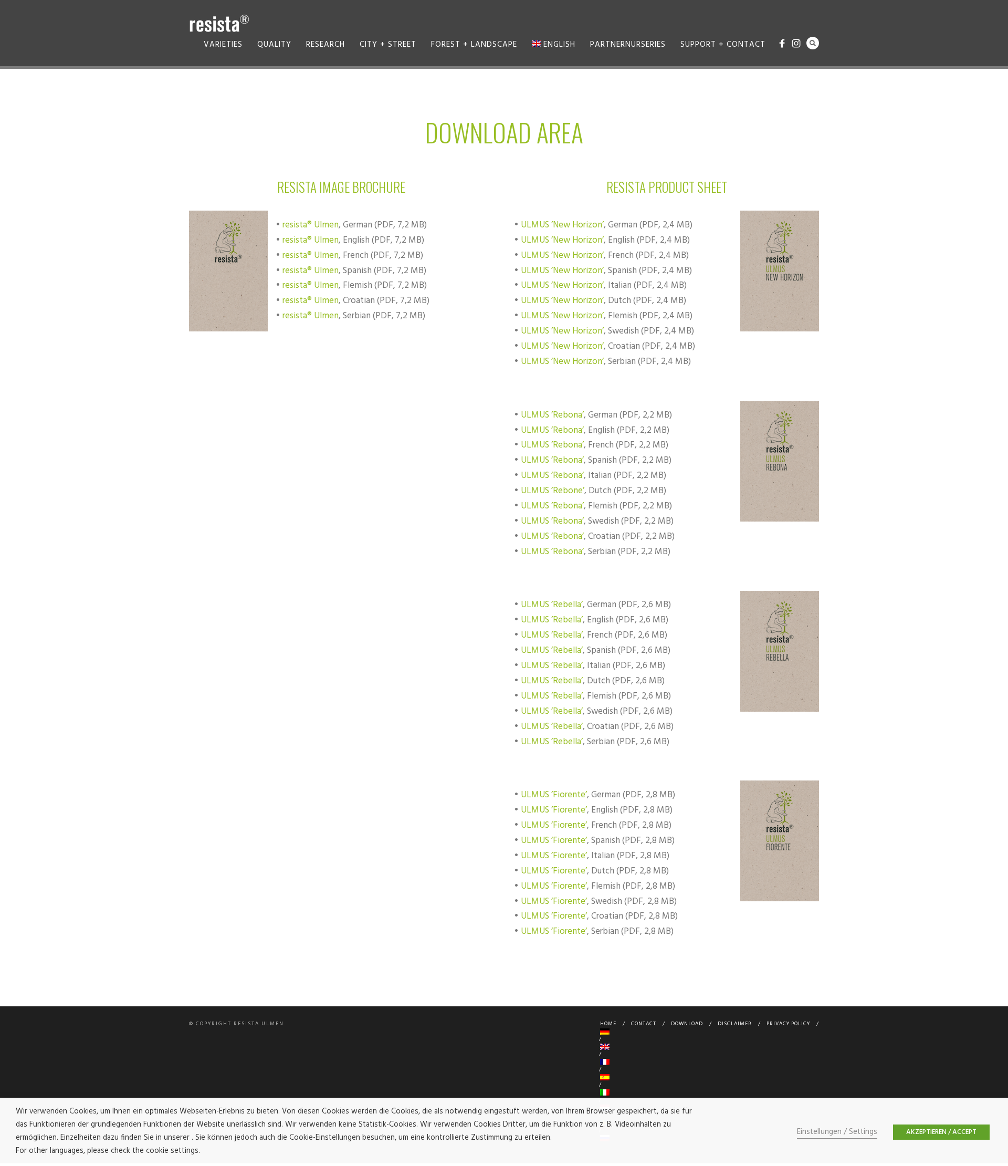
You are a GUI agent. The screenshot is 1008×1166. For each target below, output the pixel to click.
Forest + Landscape (474, 44)
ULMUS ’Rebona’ (552, 415)
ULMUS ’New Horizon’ (562, 225)
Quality (274, 44)
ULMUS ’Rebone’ (552, 491)
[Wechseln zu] (707, 1031)
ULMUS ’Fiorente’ (554, 795)
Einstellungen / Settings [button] (837, 1132)
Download (687, 1023)
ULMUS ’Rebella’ (552, 605)
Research (325, 44)
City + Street (388, 44)
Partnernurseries (628, 44)
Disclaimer (735, 1023)
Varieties (223, 44)
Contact (643, 1023)
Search (812, 43)
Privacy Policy (788, 1023)
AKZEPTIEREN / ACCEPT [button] (941, 1132)
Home (608, 1023)
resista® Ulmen (310, 225)
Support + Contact (722, 44)
